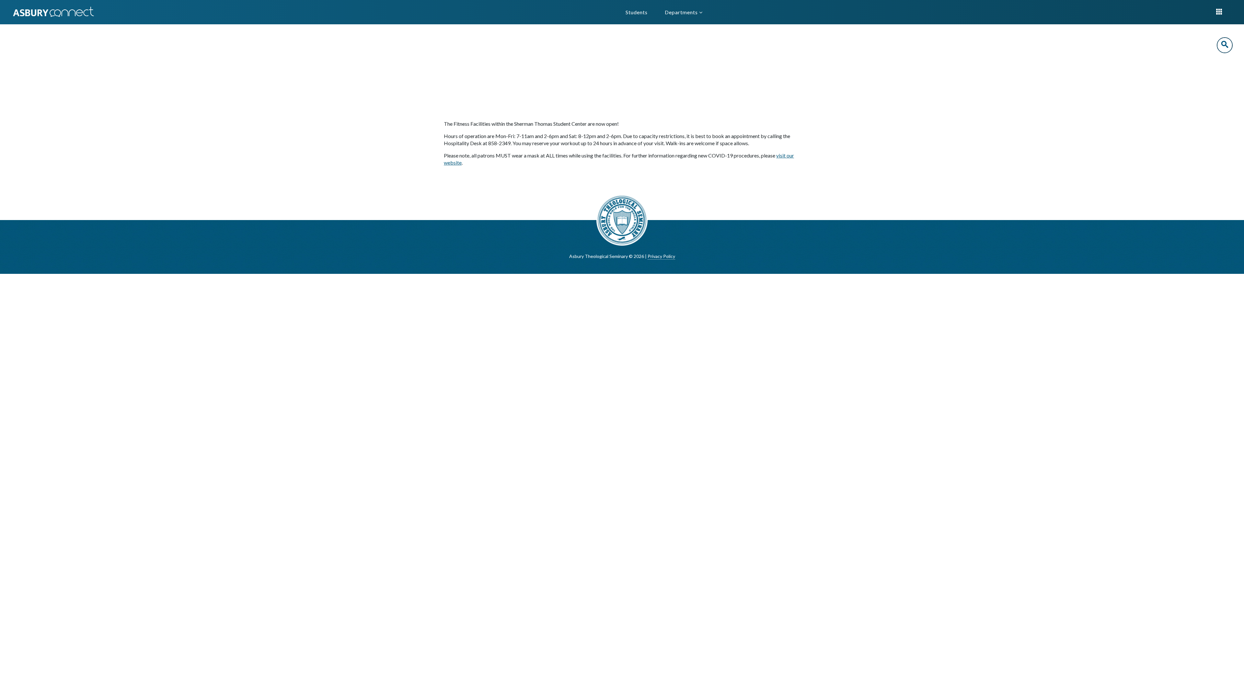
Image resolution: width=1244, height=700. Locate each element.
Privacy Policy (661, 256)
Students (637, 12)
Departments (682, 12)
